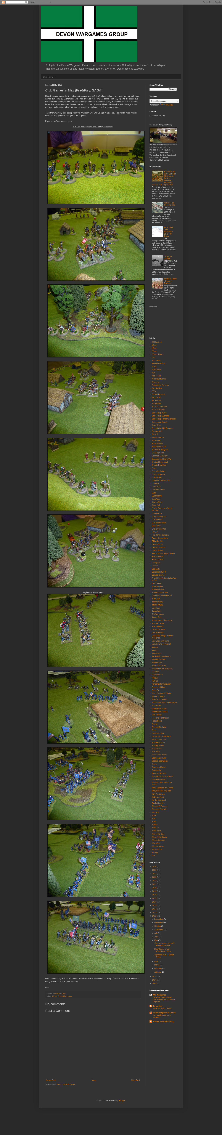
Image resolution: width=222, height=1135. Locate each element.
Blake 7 (155, 434)
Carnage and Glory (159, 456)
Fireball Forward (158, 547)
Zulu (153, 855)
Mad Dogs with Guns (160, 641)
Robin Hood (157, 721)
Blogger (122, 1101)
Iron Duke (156, 608)
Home (93, 1080)
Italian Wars (156, 611)
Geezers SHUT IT (159, 572)
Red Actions (157, 715)
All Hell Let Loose (159, 379)
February (158, 968)
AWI (153, 373)
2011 (154, 976)
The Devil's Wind (159, 779)
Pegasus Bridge (158, 687)
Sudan (154, 764)
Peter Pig (155, 690)
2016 (154, 902)
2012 (154, 916)
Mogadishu (156, 653)
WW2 (154, 819)
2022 (154, 881)
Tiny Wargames (158, 794)
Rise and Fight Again (160, 718)
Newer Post (51, 1080)
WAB (154, 815)
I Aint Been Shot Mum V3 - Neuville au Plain (164, 944)
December (158, 919)
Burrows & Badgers (160, 450)
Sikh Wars (156, 752)
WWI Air (155, 825)
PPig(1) (155, 678)
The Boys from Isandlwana (163, 776)
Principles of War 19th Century (164, 702)
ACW (154, 367)
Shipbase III (156, 749)
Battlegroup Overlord (160, 416)
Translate (170, 105)
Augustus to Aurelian (160, 385)
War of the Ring (158, 834)
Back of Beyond (158, 394)
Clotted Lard (157, 477)
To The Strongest (159, 800)
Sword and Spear (159, 767)
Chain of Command (160, 462)
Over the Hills (157, 675)
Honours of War (158, 589)
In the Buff (156, 599)
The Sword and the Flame (162, 788)
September (159, 930)
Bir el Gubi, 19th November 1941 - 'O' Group (168, 231)
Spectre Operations (160, 761)
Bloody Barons (158, 437)
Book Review (157, 444)
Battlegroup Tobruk (159, 422)
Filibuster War (157, 541)
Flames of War (158, 556)
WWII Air (155, 828)
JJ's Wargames (158, 614)
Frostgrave (156, 563)
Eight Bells (156, 526)
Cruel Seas (156, 487)
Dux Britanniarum (159, 523)
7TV (153, 357)
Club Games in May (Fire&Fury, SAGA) (162, 950)
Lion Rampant (157, 633)
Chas (154, 468)
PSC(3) (155, 681)
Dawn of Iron (157, 502)
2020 (154, 888)
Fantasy (155, 532)
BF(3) (154, 391)
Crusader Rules (158, 490)
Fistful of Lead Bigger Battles (163, 553)
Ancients (155, 382)
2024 (154, 874)
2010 (154, 980)
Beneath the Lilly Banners (162, 428)
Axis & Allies (157, 388)
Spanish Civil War (159, 758)
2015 (154, 905)
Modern (155, 650)
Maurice (155, 647)
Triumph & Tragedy (159, 806)
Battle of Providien (159, 407)
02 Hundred (157, 342)
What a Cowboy (158, 840)
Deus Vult (156, 505)
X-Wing (155, 852)
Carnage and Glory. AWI (161, 459)
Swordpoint (156, 770)
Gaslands (156, 569)
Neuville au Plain (159, 665)
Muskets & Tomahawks (161, 656)
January (157, 972)
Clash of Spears (158, 474)
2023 (154, 877)
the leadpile (157, 1006)
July (156, 933)
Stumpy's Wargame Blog (163, 1021)
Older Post (135, 1080)
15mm (154, 348)
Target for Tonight (168, 257)
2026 (154, 867)
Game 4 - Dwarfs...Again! (162, 1008)
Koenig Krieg (157, 626)
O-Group (155, 672)
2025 (154, 870)
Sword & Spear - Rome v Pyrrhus (170, 281)
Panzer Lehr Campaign (161, 684)
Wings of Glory (158, 846)
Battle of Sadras (158, 410)
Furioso (155, 566)
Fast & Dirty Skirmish (160, 535)
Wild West (156, 843)
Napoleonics (157, 662)
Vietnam (155, 812)
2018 (154, 895)
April (156, 961)
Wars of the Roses (159, 837)
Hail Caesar (157, 583)
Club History (49, 77)
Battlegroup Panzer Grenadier (164, 419)
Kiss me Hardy (158, 623)
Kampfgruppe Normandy (162, 620)
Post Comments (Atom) (65, 1084)
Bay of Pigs (156, 425)
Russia (155, 724)
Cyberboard (157, 496)
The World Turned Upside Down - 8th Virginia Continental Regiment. (164, 999)
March (157, 965)
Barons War (156, 404)
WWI (154, 822)
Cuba (154, 493)
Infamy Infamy (157, 605)
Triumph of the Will (159, 809)
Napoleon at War (159, 659)
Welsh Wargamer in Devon (164, 1013)
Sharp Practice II (158, 742)
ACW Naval (156, 370)
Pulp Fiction (156, 705)
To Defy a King (158, 797)
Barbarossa (156, 400)
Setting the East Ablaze (161, 736)
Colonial (155, 484)
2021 (154, 884)
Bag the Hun (157, 397)
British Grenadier (159, 447)
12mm (154, 345)
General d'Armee (159, 575)
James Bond (157, 617)
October (157, 926)
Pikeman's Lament (159, 699)
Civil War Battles (158, 471)
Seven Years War (159, 739)
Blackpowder (157, 431)
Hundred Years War (160, 593)
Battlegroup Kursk (159, 413)
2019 (154, 891)
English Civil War (159, 529)
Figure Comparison (160, 538)
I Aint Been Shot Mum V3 (162, 596)
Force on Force (158, 560)
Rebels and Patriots (160, 712)
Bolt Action (156, 440)
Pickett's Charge (158, 696)
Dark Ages (156, 499)
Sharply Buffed (158, 745)
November (158, 923)
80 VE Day (156, 360)
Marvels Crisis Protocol (161, 644)
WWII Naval (156, 831)
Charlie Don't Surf (159, 465)
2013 (154, 912)
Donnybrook (157, 513)
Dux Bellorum (157, 520)
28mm (54, 996)
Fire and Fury (63, 996)
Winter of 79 (157, 849)
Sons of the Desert (159, 755)
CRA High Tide (158, 453)
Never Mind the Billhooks (162, 669)
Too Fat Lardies (158, 803)
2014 (154, 909)
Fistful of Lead (157, 550)
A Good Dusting (158, 363)
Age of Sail (156, 376)
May (156, 940)
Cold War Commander (161, 480)
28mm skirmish (158, 354)
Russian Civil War (159, 727)
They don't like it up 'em (161, 791)
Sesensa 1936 (158, 733)
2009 (154, 983)
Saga (70, 996)
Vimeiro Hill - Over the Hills (169, 204)
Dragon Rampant (159, 516)
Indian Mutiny (157, 602)
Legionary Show (158, 629)
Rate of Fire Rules (159, 709)
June (156, 937)
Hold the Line (157, 586)
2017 (154, 898)
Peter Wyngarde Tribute (161, 693)
